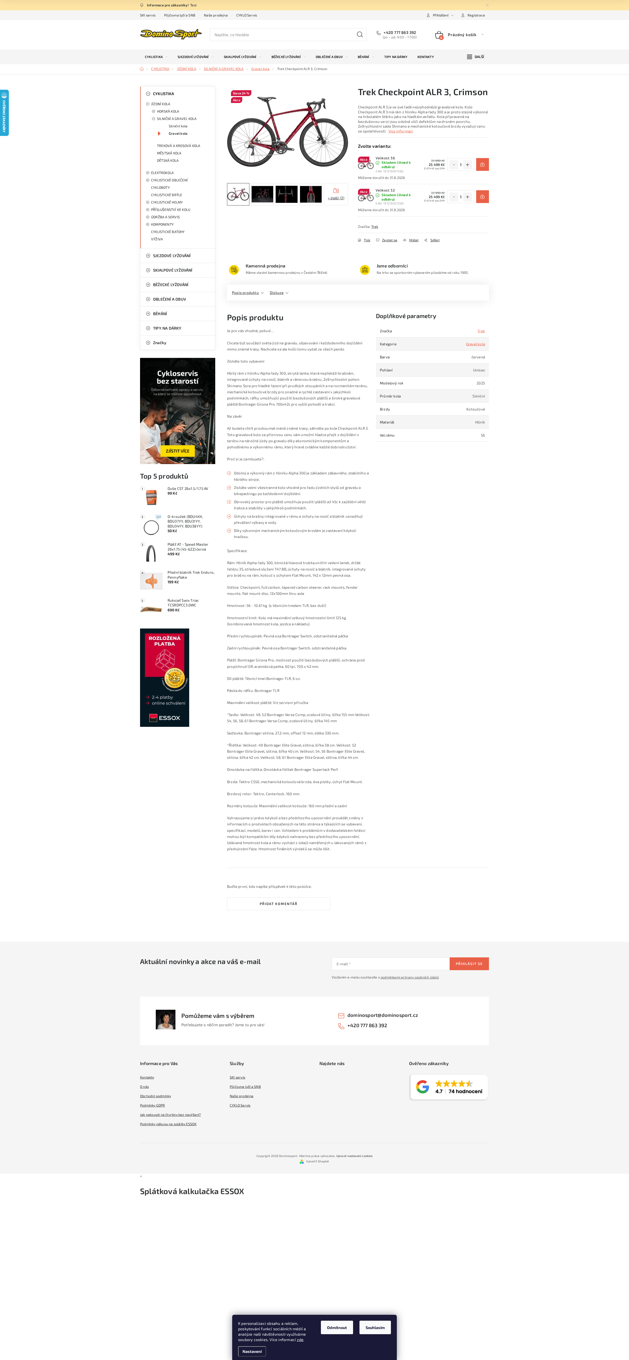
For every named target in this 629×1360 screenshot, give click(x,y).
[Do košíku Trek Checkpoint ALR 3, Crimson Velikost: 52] (482, 196)
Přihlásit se (469, 964)
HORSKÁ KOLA (168, 111)
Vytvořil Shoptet (317, 1161)
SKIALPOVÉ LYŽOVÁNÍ (172, 270)
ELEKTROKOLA (162, 173)
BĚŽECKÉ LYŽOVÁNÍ (170, 284)
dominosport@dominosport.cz (382, 1015)
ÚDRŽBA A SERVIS (165, 217)
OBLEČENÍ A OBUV (169, 299)
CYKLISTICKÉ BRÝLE (166, 195)
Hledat (360, 34)
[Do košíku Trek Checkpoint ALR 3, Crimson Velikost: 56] (482, 164)
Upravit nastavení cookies (354, 1155)
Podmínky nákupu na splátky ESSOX (168, 1124)
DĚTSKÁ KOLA (168, 160)
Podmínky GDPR (152, 1105)
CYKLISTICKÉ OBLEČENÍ (169, 180)
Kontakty (147, 1077)
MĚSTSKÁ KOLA (169, 153)
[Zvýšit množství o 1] (467, 164)
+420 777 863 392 (399, 32)
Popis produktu (245, 292)
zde (300, 1339)
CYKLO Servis (246, 15)
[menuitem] (156, 56)
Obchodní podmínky (155, 1096)
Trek (374, 226)
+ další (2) (336, 198)
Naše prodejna (216, 15)
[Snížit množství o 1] (453, 164)
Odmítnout (337, 1327)
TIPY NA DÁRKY (167, 328)
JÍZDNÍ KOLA (160, 104)
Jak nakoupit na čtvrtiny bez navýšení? (170, 1114)
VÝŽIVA (157, 239)
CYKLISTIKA (163, 93)
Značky (159, 342)
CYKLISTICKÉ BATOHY (168, 232)
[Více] (475, 56)
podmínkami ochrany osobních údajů (410, 977)
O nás (144, 1086)
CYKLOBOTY (160, 187)
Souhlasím (375, 1327)
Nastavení (252, 1351)
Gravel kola (178, 133)
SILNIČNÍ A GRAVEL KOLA (177, 119)
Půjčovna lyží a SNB (179, 15)
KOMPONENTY (162, 224)
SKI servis (148, 15)
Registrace (476, 15)
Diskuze (277, 292)
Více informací (400, 131)
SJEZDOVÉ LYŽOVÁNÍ (171, 255)
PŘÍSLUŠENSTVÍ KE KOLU (170, 209)
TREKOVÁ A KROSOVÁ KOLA (178, 146)
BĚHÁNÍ (160, 313)
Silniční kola (178, 126)
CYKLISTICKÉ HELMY (167, 202)
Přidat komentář (279, 904)
